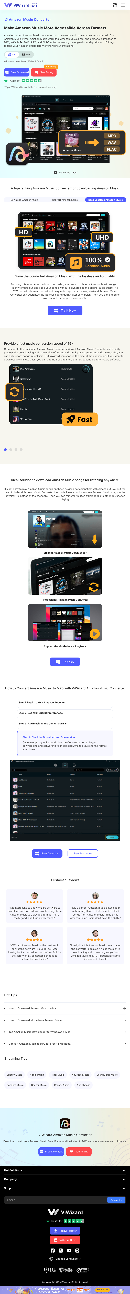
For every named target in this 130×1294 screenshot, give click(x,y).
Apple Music (37, 1074)
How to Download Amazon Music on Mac (33, 1008)
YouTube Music (80, 1074)
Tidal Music (57, 1074)
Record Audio (61, 1085)
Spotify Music (14, 1074)
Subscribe (116, 1200)
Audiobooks (83, 1085)
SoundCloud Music (107, 1074)
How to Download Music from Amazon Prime (35, 1020)
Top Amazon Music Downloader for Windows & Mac (39, 1031)
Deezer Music (39, 1085)
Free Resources (82, 853)
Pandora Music (15, 1085)
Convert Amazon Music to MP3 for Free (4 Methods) (40, 1043)
